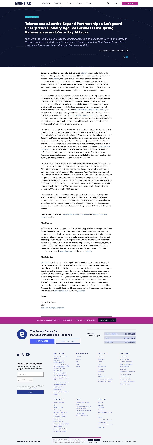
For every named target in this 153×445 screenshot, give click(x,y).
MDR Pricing (57, 394)
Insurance (101, 356)
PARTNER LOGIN (68, 341)
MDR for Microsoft (59, 387)
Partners (100, 417)
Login (115, 3)
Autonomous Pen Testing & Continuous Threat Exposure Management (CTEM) (61, 366)
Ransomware (123, 356)
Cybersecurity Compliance (127, 371)
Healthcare (101, 371)
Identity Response (125, 384)
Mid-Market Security (125, 374)
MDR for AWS (57, 389)
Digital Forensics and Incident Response (59, 361)
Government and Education (105, 379)
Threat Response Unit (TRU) (61, 382)
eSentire (84, 73)
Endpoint (78, 356)
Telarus (56, 78)
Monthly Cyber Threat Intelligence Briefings (60, 415)
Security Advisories (59, 402)
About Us (100, 402)
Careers (100, 415)
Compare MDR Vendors (60, 429)
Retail (99, 374)
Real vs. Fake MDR (59, 426)
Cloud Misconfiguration (126, 364)
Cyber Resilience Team (60, 384)
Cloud (77, 364)
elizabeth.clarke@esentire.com (52, 308)
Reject (97, 439)
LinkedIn (88, 251)
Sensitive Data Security (126, 361)
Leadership (101, 405)
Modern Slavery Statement (105, 425)
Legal (99, 364)
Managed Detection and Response (76, 214)
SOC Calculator (80, 413)
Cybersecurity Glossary (60, 431)
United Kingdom (102, 422)
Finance (100, 361)
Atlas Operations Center (60, 373)
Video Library (57, 410)
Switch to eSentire (59, 421)
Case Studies (57, 419)
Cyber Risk (123, 369)
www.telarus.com (66, 251)
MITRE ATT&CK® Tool (82, 415)
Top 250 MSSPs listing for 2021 (81, 115)
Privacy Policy (93, 442)
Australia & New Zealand (105, 420)
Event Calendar (102, 410)
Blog (55, 405)
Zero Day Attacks (124, 366)
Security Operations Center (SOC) (61, 378)
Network (78, 359)
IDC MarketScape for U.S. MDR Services (90, 109)
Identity (78, 366)
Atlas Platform (57, 370)
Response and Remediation (61, 392)
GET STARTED (42, 341)
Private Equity (102, 369)
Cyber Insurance (124, 376)
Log (77, 361)
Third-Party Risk (124, 359)
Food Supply (101, 376)
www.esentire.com (61, 290)
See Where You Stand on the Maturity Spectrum (83, 407)
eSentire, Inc (46, 262)
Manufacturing (102, 366)
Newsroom (101, 407)
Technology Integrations (60, 375)
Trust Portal (101, 427)
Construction (101, 359)
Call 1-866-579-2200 (107, 320)
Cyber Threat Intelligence (127, 381)
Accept (90, 439)
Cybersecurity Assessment (83, 410)
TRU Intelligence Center (60, 412)
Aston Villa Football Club (105, 412)
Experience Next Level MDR (61, 424)
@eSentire (81, 290)
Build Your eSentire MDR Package (82, 403)
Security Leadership (125, 379)
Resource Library (58, 407)
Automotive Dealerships (104, 381)
